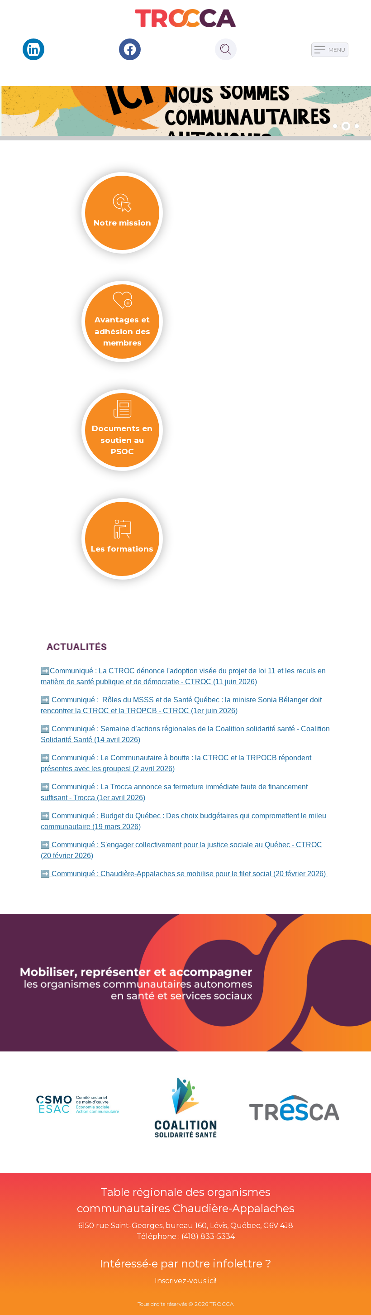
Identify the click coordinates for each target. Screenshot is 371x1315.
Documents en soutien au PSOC (122, 440)
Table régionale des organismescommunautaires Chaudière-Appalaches (186, 1200)
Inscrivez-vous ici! (185, 1281)
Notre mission (122, 222)
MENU (336, 49)
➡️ (45, 787)
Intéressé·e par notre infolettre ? (185, 1263)
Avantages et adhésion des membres (122, 331)
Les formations (122, 548)
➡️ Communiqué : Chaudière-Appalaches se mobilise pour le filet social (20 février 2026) (184, 874)
